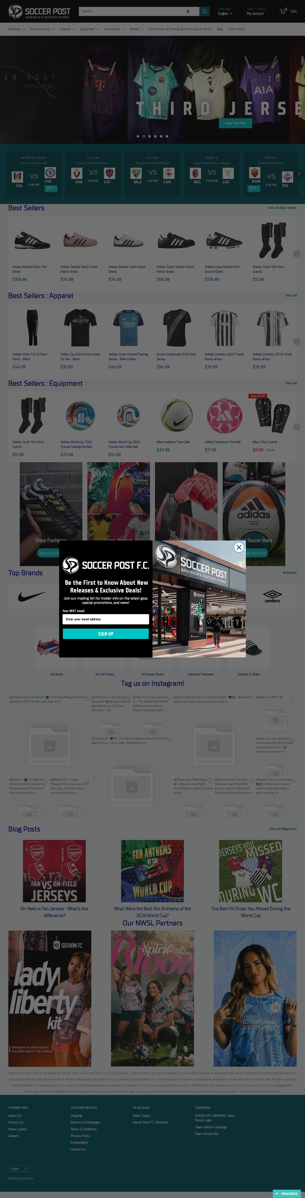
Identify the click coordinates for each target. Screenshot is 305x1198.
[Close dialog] (239, 547)
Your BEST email (73, 611)
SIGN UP (105, 634)
